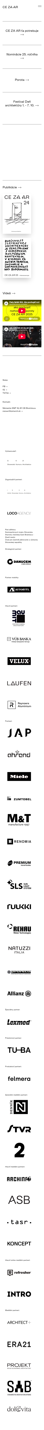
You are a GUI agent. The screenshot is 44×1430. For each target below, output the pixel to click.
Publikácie (10, 187)
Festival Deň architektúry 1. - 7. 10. (20, 103)
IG (4, 389)
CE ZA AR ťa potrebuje (22, 30)
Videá (7, 293)
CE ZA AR (10, 7)
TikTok (6, 393)
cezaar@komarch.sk (12, 411)
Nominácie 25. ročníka (21, 54)
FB (4, 386)
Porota (20, 79)
